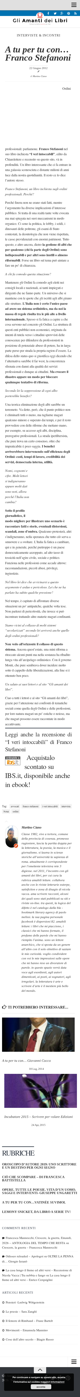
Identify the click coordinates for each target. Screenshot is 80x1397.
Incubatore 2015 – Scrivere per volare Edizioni (38, 1117)
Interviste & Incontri (38, 35)
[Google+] (61, 13)
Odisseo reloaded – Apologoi (24, 1256)
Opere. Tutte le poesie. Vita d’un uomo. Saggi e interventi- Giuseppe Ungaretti (39, 1191)
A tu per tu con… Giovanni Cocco (26, 1061)
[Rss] (75, 13)
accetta (41, 1387)
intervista (66, 806)
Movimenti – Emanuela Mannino (27, 1330)
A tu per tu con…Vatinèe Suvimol (34, 1202)
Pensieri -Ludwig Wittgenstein (25, 1302)
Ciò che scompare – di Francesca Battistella (33, 1178)
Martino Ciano (40, 76)
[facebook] (48, 13)
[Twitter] (55, 13)
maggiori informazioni (52, 1381)
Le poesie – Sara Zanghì (21, 1311)
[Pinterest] (68, 13)
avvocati (15, 806)
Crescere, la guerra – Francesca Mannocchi (29, 1247)
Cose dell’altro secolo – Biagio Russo (30, 1339)
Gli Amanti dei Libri (40, 18)
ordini (15, 811)
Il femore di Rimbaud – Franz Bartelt (29, 1321)
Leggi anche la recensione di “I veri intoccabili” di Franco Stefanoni (38, 741)
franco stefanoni (30, 806)
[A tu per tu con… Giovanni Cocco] (38, 1035)
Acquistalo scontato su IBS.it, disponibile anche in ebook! (37, 771)
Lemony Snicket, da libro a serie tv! (36, 1212)
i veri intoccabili (50, 806)
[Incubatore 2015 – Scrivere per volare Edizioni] (40, 1091)
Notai (6, 811)
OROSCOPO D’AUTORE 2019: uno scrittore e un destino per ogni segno (39, 1166)
